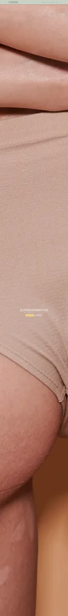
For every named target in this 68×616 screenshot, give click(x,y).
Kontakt (56, 2)
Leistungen (44, 2)
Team (48, 2)
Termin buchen (38, 315)
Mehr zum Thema (29, 315)
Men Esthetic (52, 2)
